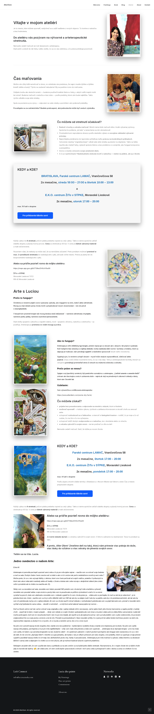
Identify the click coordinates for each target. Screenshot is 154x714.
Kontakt (147, 5)
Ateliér (131, 5)
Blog (123, 5)
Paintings (107, 5)
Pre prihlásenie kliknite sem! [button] (35, 215)
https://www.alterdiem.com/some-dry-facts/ (74, 395)
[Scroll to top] (150, 709)
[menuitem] (97, 5)
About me (63, 692)
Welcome (96, 5)
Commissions (64, 684)
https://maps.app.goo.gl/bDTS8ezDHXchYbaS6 (31, 268)
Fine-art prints (65, 681)
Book (116, 5)
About (139, 5)
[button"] (104, 677)
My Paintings (64, 677)
